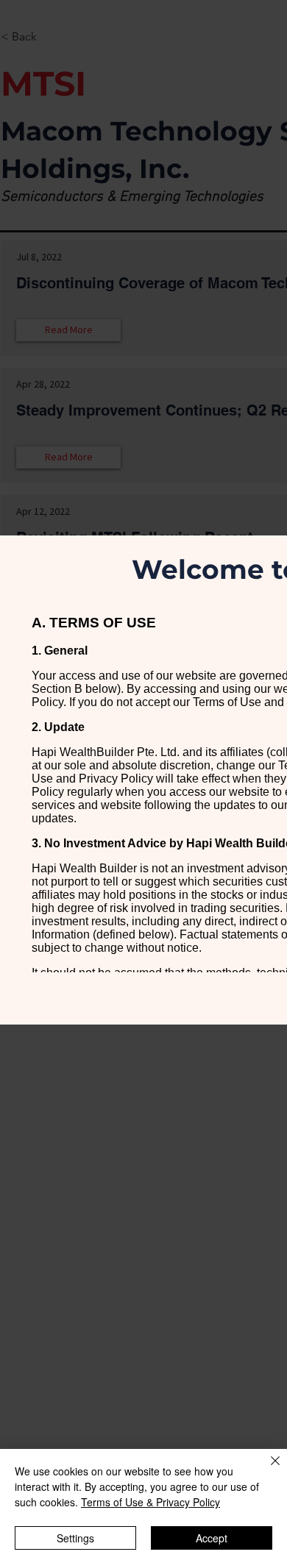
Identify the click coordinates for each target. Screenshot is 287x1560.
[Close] (266, 1469)
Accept (211, 1538)
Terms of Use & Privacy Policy (150, 1502)
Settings (75, 1538)
